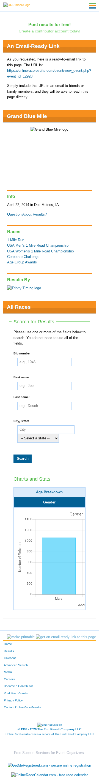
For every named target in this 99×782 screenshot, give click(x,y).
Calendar (10, 658)
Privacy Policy (13, 700)
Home (8, 644)
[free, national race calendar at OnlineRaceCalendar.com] (49, 775)
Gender (49, 502)
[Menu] (92, 6)
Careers (9, 679)
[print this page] (21, 637)
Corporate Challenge (23, 257)
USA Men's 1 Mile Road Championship (37, 245)
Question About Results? (27, 214)
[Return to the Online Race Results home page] (16, 4)
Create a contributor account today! (49, 31)
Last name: (21, 396)
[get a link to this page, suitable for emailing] (66, 637)
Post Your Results (16, 693)
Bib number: (22, 353)
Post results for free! (49, 24)
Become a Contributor (18, 686)
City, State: (21, 420)
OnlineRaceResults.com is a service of (50, 734)
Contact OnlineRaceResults (22, 707)
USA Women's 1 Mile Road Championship (40, 251)
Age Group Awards (22, 262)
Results (9, 651)
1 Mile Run (15, 240)
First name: (21, 377)
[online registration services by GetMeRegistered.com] (49, 764)
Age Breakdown (49, 492)
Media (8, 672)
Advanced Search (16, 665)
